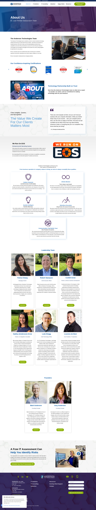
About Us (28, 4)
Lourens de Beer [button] (64, 340)
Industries (52, 4)
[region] (14, 501)
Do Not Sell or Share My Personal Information (12, 505)
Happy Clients (61, 4)
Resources (68, 4)
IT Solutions (36, 4)
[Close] (25, 496)
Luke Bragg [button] (53, 340)
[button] (8, 69)
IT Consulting (44, 4)
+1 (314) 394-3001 (16, 494)
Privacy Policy (31, 505)
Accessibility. (36, 505)
